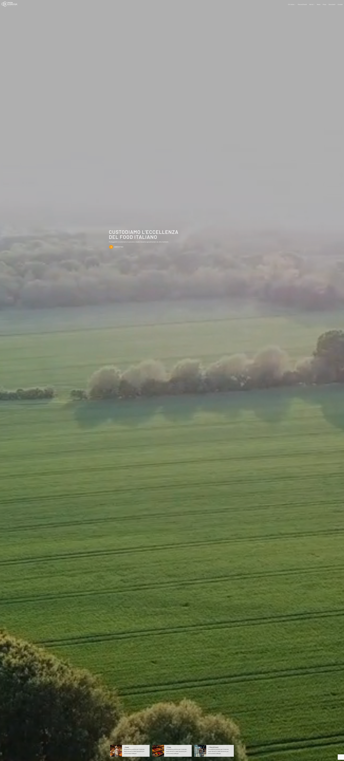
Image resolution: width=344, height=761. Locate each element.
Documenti (332, 4)
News (318, 4)
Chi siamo (291, 4)
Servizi (311, 4)
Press (324, 4)
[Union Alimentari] (10, 4)
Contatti (340, 4)
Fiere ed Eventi (302, 4)
